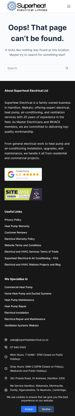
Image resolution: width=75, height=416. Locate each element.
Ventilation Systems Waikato (22, 325)
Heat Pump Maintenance (19, 299)
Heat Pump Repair (15, 306)
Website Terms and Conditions (23, 245)
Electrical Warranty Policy (20, 238)
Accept (29, 409)
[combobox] (34, 68)
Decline (46, 409)
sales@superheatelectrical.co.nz (29, 339)
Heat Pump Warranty (17, 226)
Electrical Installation (17, 312)
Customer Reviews (16, 232)
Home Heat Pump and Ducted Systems (28, 293)
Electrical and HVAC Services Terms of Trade (31, 251)
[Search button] (66, 68)
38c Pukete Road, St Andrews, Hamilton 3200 (37, 378)
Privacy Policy (13, 219)
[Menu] (68, 6)
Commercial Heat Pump (19, 287)
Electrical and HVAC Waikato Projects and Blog (33, 264)
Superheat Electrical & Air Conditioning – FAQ (31, 258)
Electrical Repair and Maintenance (25, 319)
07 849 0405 (18, 347)
